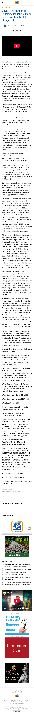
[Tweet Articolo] (13, 30)
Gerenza (11, 703)
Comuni (11, 700)
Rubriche (17, 701)
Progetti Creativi (19, 707)
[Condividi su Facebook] (10, 30)
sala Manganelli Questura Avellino (12, 491)
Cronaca (6, 700)
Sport (27, 701)
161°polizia (8, 489)
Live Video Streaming (10, 516)
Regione (7, 701)
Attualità (21, 700)
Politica (16, 700)
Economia (27, 700)
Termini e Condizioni (20, 703)
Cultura (23, 701)
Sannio (12, 701)
